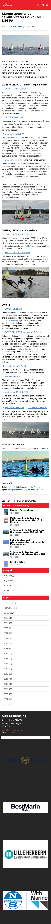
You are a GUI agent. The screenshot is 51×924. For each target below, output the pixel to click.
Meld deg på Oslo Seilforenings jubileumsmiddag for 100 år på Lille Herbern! (27, 520)
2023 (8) (7, 628)
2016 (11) (8, 653)
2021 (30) (8, 638)
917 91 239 (10, 732)
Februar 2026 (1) (11, 608)
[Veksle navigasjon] (47, 5)
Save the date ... (17, 562)
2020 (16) (8, 643)
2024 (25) (8, 623)
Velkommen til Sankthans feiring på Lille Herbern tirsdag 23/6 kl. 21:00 (27, 531)
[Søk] (38, 5)
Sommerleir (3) (10, 585)
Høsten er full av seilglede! (22, 510)
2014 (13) (8, 663)
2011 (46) (8, 679)
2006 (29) (8, 704)
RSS (7, 590)
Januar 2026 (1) (10, 613)
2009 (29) (8, 689)
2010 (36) (8, 684)
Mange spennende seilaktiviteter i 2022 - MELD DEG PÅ (24, 17)
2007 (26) (8, 699)
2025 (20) (8, 618)
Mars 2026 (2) (10, 602)
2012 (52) (8, 674)
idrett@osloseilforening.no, (19, 490)
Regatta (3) (9, 580)
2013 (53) (8, 668)
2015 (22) (8, 658)
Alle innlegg (9, 575)
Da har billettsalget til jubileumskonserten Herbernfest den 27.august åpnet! (27, 542)
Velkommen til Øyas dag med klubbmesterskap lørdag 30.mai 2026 (27, 553)
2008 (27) (8, 694)
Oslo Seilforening (17, 26)
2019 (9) (7, 648)
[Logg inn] (43, 5)
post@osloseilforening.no (13, 730)
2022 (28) (8, 633)
